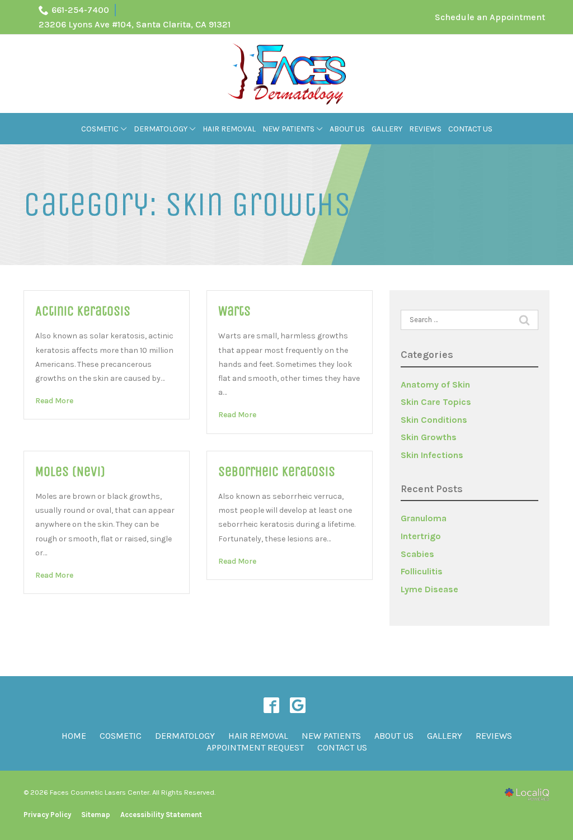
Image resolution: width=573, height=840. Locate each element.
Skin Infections (432, 455)
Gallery (387, 129)
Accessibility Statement (161, 814)
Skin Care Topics (436, 402)
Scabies (417, 554)
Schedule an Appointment (490, 17)
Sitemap (95, 814)
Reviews (425, 129)
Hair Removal (229, 129)
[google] (297, 705)
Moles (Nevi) (70, 471)
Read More (54, 400)
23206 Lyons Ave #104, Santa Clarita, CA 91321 (135, 24)
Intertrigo (421, 536)
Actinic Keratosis (82, 311)
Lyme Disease (429, 589)
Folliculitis (422, 571)
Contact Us (470, 129)
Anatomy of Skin (435, 384)
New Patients (288, 129)
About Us (347, 129)
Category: (187, 204)
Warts (234, 311)
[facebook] (271, 705)
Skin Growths (429, 437)
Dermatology (160, 129)
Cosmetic (100, 129)
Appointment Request (255, 747)
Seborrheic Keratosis (276, 471)
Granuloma (424, 518)
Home (74, 735)
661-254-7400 (80, 9)
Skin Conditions (434, 419)
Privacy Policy (47, 814)
